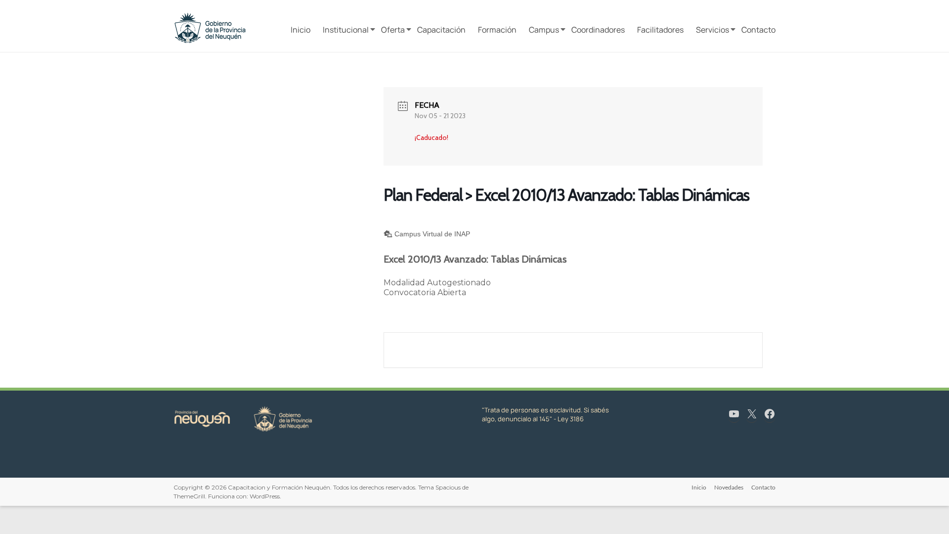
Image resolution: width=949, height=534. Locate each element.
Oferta (393, 29)
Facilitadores (660, 29)
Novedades (728, 487)
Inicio (300, 29)
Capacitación (441, 29)
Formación (497, 29)
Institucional (346, 29)
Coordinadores (598, 29)
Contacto (758, 29)
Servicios (712, 29)
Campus (544, 29)
